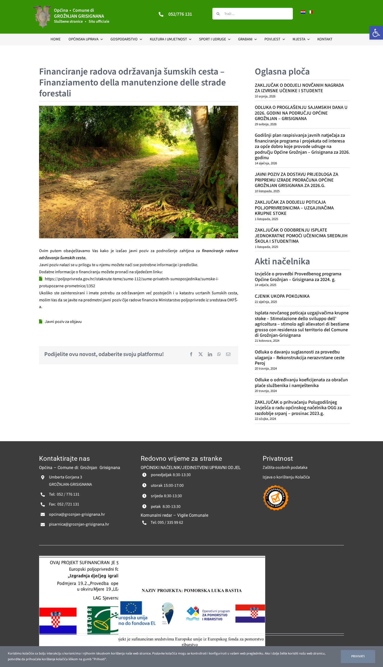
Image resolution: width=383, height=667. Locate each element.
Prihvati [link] (358, 656)
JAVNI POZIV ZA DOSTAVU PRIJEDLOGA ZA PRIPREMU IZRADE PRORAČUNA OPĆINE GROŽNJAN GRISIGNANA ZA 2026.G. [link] (296, 180)
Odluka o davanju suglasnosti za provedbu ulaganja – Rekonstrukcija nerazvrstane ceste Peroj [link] (299, 357)
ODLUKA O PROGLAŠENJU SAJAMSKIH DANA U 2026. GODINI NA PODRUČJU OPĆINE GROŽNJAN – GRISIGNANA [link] (301, 113)
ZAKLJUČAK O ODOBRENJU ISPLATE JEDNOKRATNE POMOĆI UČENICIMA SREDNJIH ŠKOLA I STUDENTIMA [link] (301, 236)
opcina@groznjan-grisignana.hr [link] (77, 514)
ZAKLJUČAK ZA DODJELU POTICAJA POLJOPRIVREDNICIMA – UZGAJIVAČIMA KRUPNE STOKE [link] (294, 208)
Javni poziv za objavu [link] (63, 322)
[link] (376, 33)
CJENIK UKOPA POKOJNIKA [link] (282, 296)
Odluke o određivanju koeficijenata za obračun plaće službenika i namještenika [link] (301, 383)
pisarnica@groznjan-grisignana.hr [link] (79, 524)
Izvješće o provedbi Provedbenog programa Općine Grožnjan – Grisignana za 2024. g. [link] (298, 277)
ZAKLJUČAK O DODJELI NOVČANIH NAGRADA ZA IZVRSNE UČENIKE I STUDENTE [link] (299, 88)
